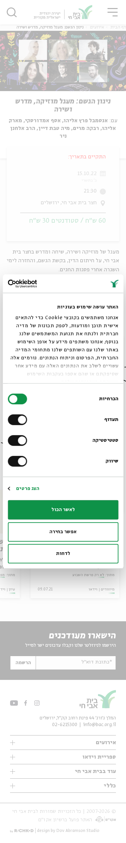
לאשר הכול (63, 509)
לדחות (63, 553)
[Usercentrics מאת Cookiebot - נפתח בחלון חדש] (36, 283)
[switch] (18, 419)
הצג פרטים (27, 488)
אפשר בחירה (63, 532)
